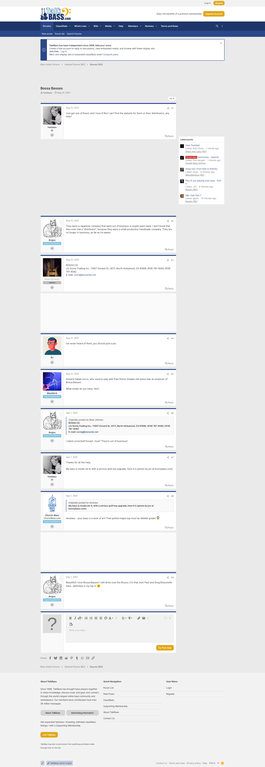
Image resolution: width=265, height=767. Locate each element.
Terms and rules (177, 763)
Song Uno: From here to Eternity (201, 168)
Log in (64, 51)
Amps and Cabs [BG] (195, 151)
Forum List (108, 687)
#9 (172, 577)
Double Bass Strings (195, 163)
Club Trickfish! (192, 145)
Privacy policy (194, 763)
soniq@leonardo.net (85, 274)
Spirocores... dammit (202, 157)
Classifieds (108, 700)
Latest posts (186, 139)
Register (170, 694)
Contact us (109, 718)
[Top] (218, 763)
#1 (172, 108)
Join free (53, 51)
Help (205, 763)
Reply (171, 136)
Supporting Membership (115, 706)
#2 (172, 221)
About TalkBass (111, 712)
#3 (172, 260)
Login (169, 687)
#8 (172, 496)
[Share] (168, 108)
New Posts (108, 694)
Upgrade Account (213, 14)
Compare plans (110, 54)
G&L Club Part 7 (193, 195)
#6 (172, 413)
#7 (172, 457)
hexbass (47, 92)
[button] (70, 26)
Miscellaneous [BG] (194, 175)
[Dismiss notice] (220, 43)
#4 (172, 338)
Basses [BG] (191, 189)
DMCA (212, 763)
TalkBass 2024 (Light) (60, 763)
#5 (172, 374)
